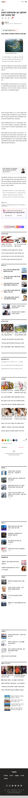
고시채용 (3, 631)
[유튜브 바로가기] (13, 786)
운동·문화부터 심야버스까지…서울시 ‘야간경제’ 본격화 (14, 190)
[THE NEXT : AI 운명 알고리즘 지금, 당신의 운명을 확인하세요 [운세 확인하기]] (14, 227)
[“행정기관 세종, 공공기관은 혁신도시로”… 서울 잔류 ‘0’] (3, 472)
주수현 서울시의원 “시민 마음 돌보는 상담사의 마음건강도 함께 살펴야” (10, 169)
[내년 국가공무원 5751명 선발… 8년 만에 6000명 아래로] (3, 650)
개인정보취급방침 (14, 790)
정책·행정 (3, 468)
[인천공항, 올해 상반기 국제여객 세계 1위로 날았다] (3, 480)
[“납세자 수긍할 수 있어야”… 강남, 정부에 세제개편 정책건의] (3, 589)
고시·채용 (22, 775)
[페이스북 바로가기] (7, 786)
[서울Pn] (3, 2)
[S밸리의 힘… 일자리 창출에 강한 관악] (3, 603)
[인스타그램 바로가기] (15, 786)
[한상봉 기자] (2, 23)
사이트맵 (19, 790)
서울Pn (2, 10)
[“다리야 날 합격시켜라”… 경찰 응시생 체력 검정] (3, 636)
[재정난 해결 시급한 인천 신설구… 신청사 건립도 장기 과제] (3, 527)
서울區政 (3, 577)
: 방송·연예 (5, 663)
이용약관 (8, 790)
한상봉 (6, 22)
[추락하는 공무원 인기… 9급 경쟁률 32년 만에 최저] (3, 643)
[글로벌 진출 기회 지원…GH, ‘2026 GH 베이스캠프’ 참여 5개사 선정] (3, 487)
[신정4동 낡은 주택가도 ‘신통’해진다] (3, 549)
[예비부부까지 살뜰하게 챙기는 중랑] (3, 582)
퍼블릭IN (6, 778)
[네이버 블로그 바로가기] (21, 786)
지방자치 (3, 523)
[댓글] (12, 18)
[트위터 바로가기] (10, 786)
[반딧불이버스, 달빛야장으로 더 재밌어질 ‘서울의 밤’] (3, 535)
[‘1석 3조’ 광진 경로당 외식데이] (3, 596)
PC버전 (22, 790)
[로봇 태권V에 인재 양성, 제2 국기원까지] (3, 542)
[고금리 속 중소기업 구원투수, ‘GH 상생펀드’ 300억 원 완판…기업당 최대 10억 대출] (3, 495)
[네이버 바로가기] (18, 786)
